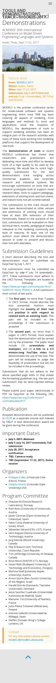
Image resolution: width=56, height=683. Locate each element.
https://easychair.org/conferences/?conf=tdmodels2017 (23, 399)
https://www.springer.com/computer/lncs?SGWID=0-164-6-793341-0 (26, 288)
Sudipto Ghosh (17, 484)
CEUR (8, 418)
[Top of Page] (28, 656)
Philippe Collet (17, 477)
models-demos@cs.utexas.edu (26, 639)
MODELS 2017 (25, 82)
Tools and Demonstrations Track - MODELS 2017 (24, 11)
